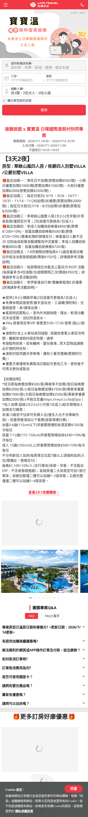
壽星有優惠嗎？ (14, 694)
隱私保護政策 (24, 811)
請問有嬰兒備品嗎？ (17, 685)
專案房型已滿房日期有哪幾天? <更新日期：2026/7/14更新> (41, 630)
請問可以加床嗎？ (15, 703)
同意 (73, 788)
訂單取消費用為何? (16, 668)
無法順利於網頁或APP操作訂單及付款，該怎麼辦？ (41, 650)
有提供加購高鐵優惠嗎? (20, 641)
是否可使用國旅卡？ (17, 676)
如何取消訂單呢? (15, 659)
